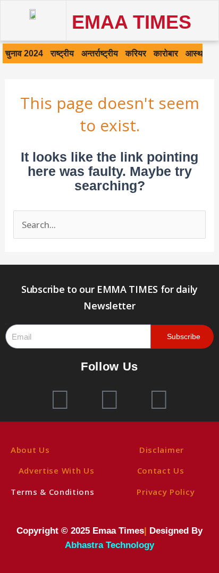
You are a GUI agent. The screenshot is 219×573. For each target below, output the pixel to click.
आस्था (195, 53)
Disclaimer (161, 449)
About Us (30, 449)
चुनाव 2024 (24, 53)
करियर (135, 53)
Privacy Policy (166, 491)
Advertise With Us (57, 470)
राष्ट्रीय (62, 53)
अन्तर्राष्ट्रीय (99, 53)
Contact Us (160, 470)
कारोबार (166, 53)
